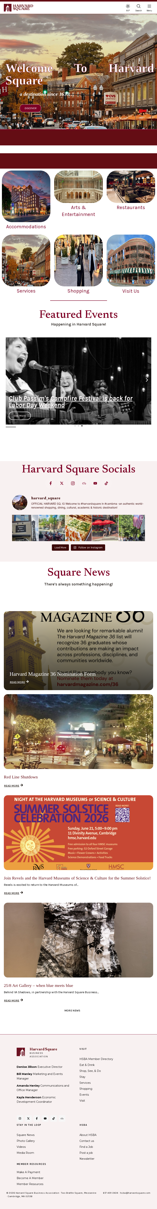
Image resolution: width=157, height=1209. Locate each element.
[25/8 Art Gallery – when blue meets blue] (78, 940)
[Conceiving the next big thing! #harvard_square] (52, 528)
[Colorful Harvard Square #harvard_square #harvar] (105, 528)
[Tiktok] (106, 483)
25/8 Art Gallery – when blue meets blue (38, 985)
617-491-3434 (110, 1193)
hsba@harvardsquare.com (135, 1193)
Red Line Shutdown (21, 777)
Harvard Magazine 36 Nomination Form (53, 674)
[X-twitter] (62, 483)
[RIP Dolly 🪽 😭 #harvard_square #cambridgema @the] (25, 528)
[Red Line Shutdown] (78, 731)
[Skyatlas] (84, 483)
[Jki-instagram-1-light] (73, 483)
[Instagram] (20, 1118)
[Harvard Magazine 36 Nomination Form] (78, 650)
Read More (17, 682)
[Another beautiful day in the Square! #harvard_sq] (132, 528)
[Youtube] (95, 483)
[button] (10, 380)
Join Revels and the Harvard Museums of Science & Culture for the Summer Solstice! (77, 878)
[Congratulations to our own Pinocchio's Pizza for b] (78, 528)
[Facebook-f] (51, 483)
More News (72, 1010)
